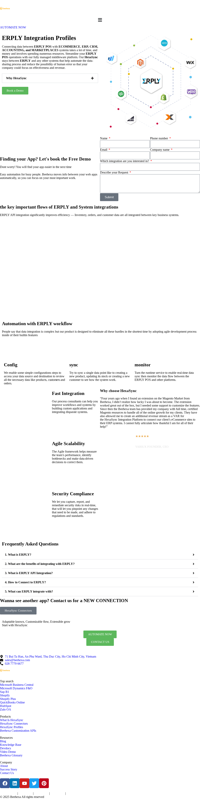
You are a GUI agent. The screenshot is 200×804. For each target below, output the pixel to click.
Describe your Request (114, 172)
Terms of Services (8, 793)
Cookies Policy (41, 793)
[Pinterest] (44, 783)
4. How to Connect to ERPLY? (25, 582)
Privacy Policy (25, 793)
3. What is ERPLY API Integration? (29, 573)
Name (104, 138)
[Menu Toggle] (100, 20)
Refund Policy (73, 793)
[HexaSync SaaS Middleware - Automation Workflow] (5, 8)
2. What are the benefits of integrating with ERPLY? (40, 563)
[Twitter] (34, 783)
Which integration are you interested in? (125, 161)
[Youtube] (24, 783)
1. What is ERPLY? (18, 554)
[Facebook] (5, 783)
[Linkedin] (15, 783)
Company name (160, 149)
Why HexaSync (16, 78)
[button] (50, 78)
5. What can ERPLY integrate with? (29, 591)
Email (104, 149)
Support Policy (57, 793)
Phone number (159, 138)
